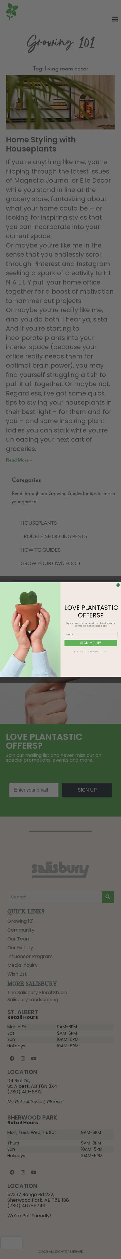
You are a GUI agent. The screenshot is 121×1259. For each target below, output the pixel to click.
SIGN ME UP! (90, 643)
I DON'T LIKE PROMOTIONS (90, 651)
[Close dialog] (118, 585)
